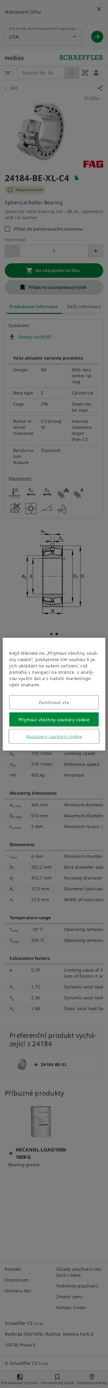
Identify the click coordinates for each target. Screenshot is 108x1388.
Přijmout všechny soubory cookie (54, 719)
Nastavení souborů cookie (54, 736)
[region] (54, 694)
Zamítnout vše (54, 702)
